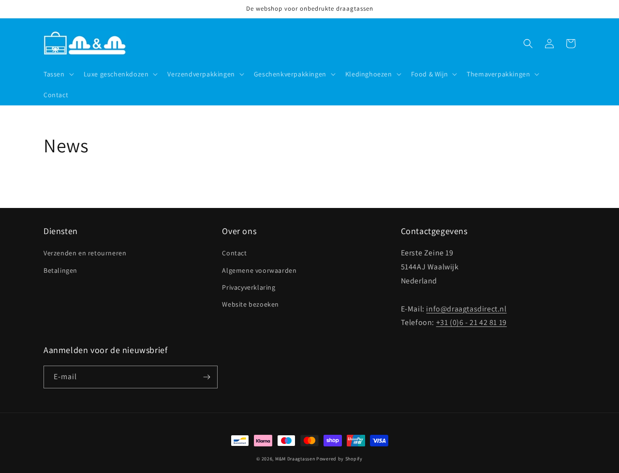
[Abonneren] (206, 377)
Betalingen (60, 270)
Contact (234, 253)
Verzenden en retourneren (85, 253)
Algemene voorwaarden (259, 270)
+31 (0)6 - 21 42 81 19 (471, 322)
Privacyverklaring (248, 287)
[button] (58, 74)
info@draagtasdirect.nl (466, 309)
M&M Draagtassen (295, 459)
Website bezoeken (250, 304)
